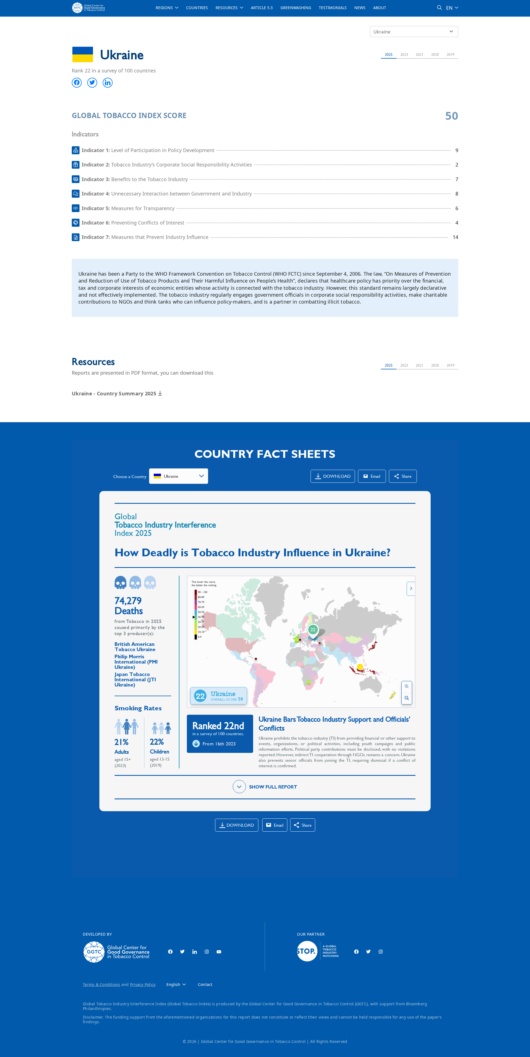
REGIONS (164, 7)
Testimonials (333, 7)
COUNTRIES (197, 7)
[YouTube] (218, 952)
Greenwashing (295, 7)
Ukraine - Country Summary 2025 (115, 393)
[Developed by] (118, 952)
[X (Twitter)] (182, 952)
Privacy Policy (143, 984)
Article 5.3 (262, 7)
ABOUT (379, 7)
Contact (205, 984)
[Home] (89, 8)
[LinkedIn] (194, 952)
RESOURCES (227, 7)
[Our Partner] (318, 952)
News (359, 7)
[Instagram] (206, 952)
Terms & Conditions (101, 984)
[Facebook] (170, 952)
